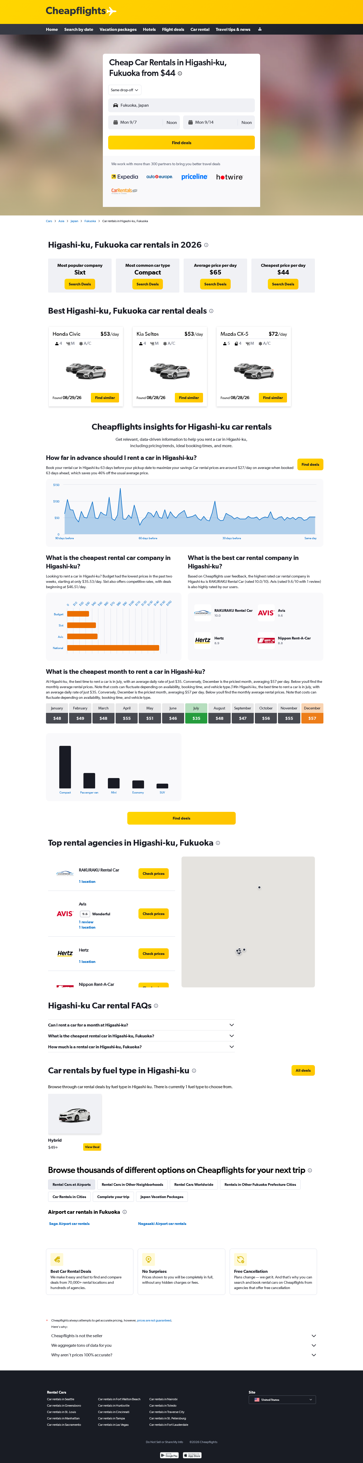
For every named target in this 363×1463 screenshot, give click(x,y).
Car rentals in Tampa (111, 1418)
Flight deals (173, 29)
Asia (61, 221)
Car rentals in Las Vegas (113, 1425)
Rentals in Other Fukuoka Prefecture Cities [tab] (260, 1184)
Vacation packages (118, 29)
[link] (80, 284)
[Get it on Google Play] (169, 1456)
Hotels (149, 29)
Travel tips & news (233, 29)
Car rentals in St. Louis (61, 1412)
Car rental (200, 29)
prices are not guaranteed (154, 1320)
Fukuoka (90, 221)
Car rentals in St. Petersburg (167, 1418)
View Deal (92, 1147)
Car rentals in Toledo (162, 1405)
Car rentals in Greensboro (64, 1405)
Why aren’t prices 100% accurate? (81, 1354)
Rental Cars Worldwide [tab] (193, 1184)
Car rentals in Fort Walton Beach (119, 1399)
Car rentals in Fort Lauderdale (168, 1425)
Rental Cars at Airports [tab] (72, 1184)
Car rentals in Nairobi (163, 1399)
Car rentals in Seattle (60, 1399)
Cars (49, 221)
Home (52, 29)
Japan (74, 221)
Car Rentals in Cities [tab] (69, 1197)
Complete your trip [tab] (113, 1197)
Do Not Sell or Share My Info (164, 1442)
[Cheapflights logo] (75, 11)
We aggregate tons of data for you (81, 1345)
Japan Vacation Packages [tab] (162, 1197)
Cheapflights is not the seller (76, 1335)
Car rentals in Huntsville (113, 1405)
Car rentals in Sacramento (64, 1425)
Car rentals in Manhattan (63, 1418)
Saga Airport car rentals (69, 1223)
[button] (180, 74)
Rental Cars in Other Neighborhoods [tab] (132, 1184)
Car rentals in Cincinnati (113, 1412)
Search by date (78, 29)
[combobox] (125, 90)
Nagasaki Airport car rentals (162, 1223)
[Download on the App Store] (192, 1456)
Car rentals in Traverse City (166, 1412)
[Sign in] (260, 29)
